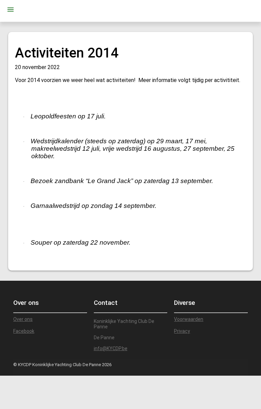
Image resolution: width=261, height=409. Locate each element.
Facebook (23, 331)
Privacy (182, 331)
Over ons (23, 319)
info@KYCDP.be (110, 348)
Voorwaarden (188, 319)
